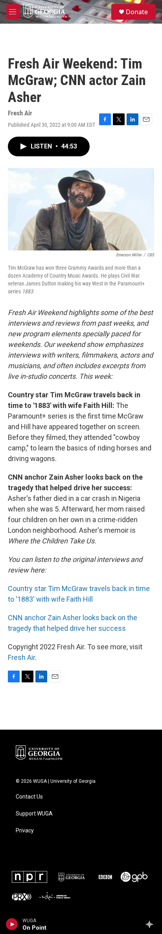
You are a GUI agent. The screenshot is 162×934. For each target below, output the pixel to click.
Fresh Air (21, 657)
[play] (12, 924)
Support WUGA (34, 814)
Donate (137, 11)
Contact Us (29, 797)
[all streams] (151, 924)
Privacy (25, 831)
